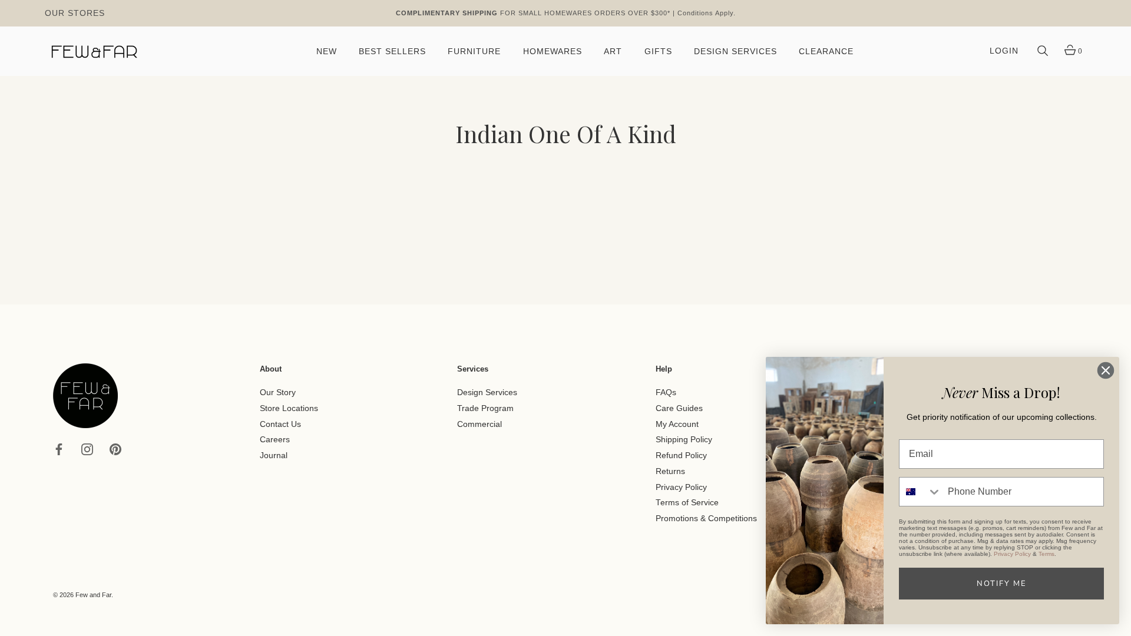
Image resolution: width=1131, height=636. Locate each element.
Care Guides (679, 408)
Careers (275, 439)
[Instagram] (87, 449)
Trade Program (485, 408)
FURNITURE (474, 51)
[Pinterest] (115, 449)
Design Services (487, 392)
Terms (1046, 554)
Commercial (479, 423)
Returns (670, 471)
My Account (677, 423)
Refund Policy (681, 455)
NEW (326, 51)
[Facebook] (59, 449)
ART (613, 51)
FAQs (666, 392)
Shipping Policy (684, 439)
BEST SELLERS (392, 51)
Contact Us (280, 423)
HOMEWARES (552, 51)
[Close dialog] (1106, 370)
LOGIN (1004, 51)
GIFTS (658, 51)
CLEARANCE (826, 51)
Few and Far (93, 594)
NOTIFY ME (1002, 583)
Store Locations (289, 408)
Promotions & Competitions (706, 518)
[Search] (1043, 51)
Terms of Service (687, 502)
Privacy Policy (681, 486)
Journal (273, 455)
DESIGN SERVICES (735, 51)
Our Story (278, 392)
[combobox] (920, 492)
